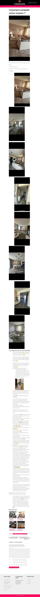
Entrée (17, 533)
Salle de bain (15, 6)
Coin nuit (21, 6)
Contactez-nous (7, 579)
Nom (10, 559)
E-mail (10, 562)
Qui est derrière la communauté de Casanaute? (7, 582)
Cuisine (5, 6)
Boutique (34, 6)
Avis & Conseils (30, 6)
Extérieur (25, 6)
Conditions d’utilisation (8, 585)
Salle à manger (9, 6)
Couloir (14, 533)
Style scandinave (24, 533)
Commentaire (11, 547)
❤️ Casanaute (19, 2)
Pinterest (28, 583)
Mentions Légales (7, 587)
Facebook (29, 581)
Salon (18, 6)
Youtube (28, 579)
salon (27, 357)
